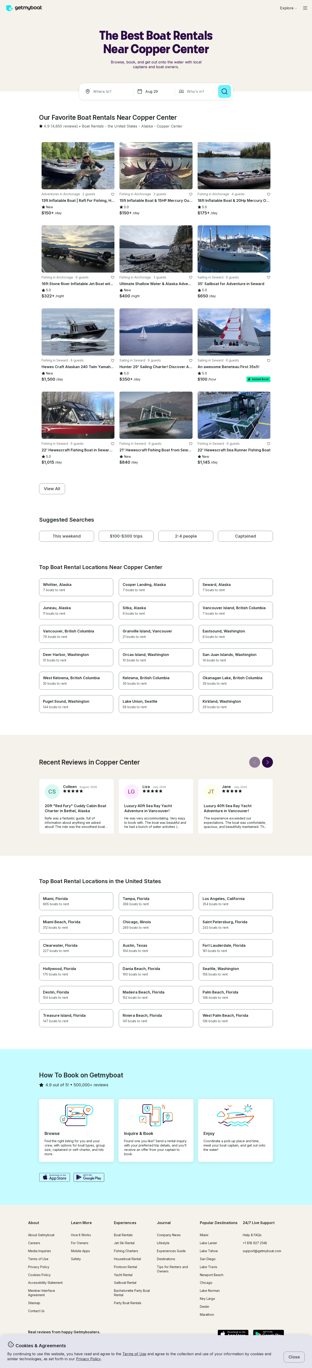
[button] (93, 126)
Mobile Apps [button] (80, 1251)
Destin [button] (204, 1306)
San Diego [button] (208, 1259)
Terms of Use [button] (134, 1354)
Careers (34, 1243)
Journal (164, 1222)
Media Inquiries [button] (39, 1251)
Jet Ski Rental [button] (124, 1243)
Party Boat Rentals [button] (127, 1303)
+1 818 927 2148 (255, 1243)
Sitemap (34, 1303)
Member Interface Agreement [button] (41, 1293)
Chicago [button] (206, 1283)
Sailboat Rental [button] (125, 1283)
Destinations (166, 1259)
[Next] (267, 762)
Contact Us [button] (36, 1311)
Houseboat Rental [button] (127, 1259)
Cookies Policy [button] (39, 1275)
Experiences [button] (125, 1222)
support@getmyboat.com (262, 1251)
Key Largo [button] (207, 1298)
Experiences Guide (171, 1251)
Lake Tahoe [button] (209, 1251)
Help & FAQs (252, 1235)
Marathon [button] (207, 1314)
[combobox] (107, 91)
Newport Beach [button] (211, 1275)
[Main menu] (305, 8)
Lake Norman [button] (210, 1291)
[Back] (254, 762)
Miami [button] (204, 1235)
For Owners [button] (79, 1243)
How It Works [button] (81, 1235)
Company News (169, 1235)
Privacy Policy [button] (88, 1359)
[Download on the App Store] (54, 1178)
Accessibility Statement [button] (45, 1283)
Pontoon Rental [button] (125, 1267)
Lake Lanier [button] (208, 1243)
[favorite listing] (112, 194)
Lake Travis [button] (208, 1267)
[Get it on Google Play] (89, 1178)
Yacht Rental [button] (123, 1275)
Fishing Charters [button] (126, 1251)
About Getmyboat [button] (41, 1235)
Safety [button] (76, 1259)
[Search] (224, 91)
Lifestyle (163, 1243)
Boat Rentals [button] (123, 1235)
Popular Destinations (219, 1222)
